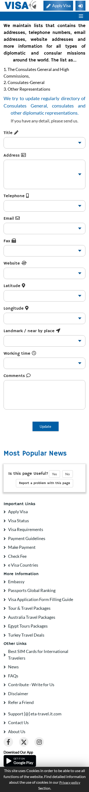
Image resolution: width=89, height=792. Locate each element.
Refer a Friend (21, 702)
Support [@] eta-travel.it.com (34, 713)
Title (9, 132)
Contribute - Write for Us (31, 684)
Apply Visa (18, 511)
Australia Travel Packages (31, 617)
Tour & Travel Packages (29, 608)
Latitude (13, 286)
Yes (54, 474)
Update (45, 426)
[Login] (80, 6)
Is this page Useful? (28, 473)
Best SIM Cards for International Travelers (38, 655)
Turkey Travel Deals (26, 635)
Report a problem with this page (44, 483)
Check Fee (17, 556)
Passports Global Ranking (32, 590)
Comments (15, 375)
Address (12, 155)
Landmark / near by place (30, 331)
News (13, 666)
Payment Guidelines (26, 538)
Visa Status (18, 520)
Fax (8, 241)
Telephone (15, 196)
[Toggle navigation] (81, 16)
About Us (16, 731)
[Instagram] (39, 742)
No (67, 474)
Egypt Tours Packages (28, 626)
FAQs (13, 675)
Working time (18, 353)
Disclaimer (18, 693)
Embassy (16, 581)
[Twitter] (23, 742)
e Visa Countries (23, 565)
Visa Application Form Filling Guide (40, 599)
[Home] (21, 5)
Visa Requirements (25, 529)
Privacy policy (69, 782)
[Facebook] (8, 742)
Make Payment (22, 547)
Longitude (14, 308)
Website (12, 263)
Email (9, 218)
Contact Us (18, 722)
